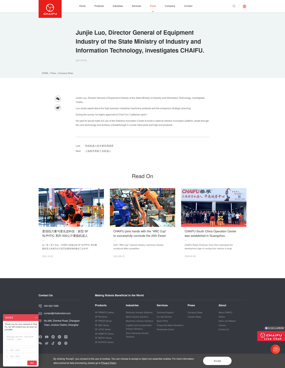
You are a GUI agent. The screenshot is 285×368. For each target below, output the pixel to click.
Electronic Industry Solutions (139, 312)
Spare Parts (162, 320)
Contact (188, 6)
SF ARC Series (102, 325)
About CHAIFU (225, 312)
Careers (222, 325)
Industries (118, 6)
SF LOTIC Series (103, 329)
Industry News (194, 316)
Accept (217, 360)
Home (82, 6)
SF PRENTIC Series (104, 312)
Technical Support (165, 312)
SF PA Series (101, 316)
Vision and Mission (227, 320)
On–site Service (164, 316)
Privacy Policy (108, 363)
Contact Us (223, 329)
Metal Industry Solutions (137, 316)
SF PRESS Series (103, 320)
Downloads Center (165, 329)
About (222, 305)
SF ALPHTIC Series (104, 342)
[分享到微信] (58, 99)
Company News (65, 73)
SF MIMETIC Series (104, 333)
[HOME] (49, 73)
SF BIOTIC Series (103, 337)
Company (170, 6)
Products (99, 6)
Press (153, 6)
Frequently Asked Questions (170, 325)
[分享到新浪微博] (58, 108)
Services (136, 6)
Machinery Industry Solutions (139, 320)
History (221, 316)
